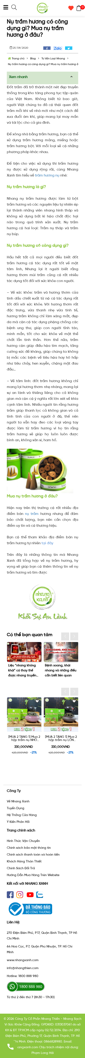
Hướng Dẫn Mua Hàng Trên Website (33, 875)
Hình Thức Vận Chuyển (23, 841)
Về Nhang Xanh (18, 801)
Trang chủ (17, 58)
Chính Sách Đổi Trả (21, 868)
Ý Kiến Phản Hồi (18, 822)
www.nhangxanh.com (23, 960)
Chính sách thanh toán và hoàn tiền (33, 854)
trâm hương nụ (47, 175)
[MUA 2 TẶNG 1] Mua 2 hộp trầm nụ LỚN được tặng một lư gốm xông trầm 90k (33, 738)
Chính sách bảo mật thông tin (29, 848)
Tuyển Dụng (15, 808)
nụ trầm (32, 513)
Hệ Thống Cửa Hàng (22, 815)
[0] (78, 8)
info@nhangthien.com (23, 968)
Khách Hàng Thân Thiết (24, 861)
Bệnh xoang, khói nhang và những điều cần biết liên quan (60, 670)
